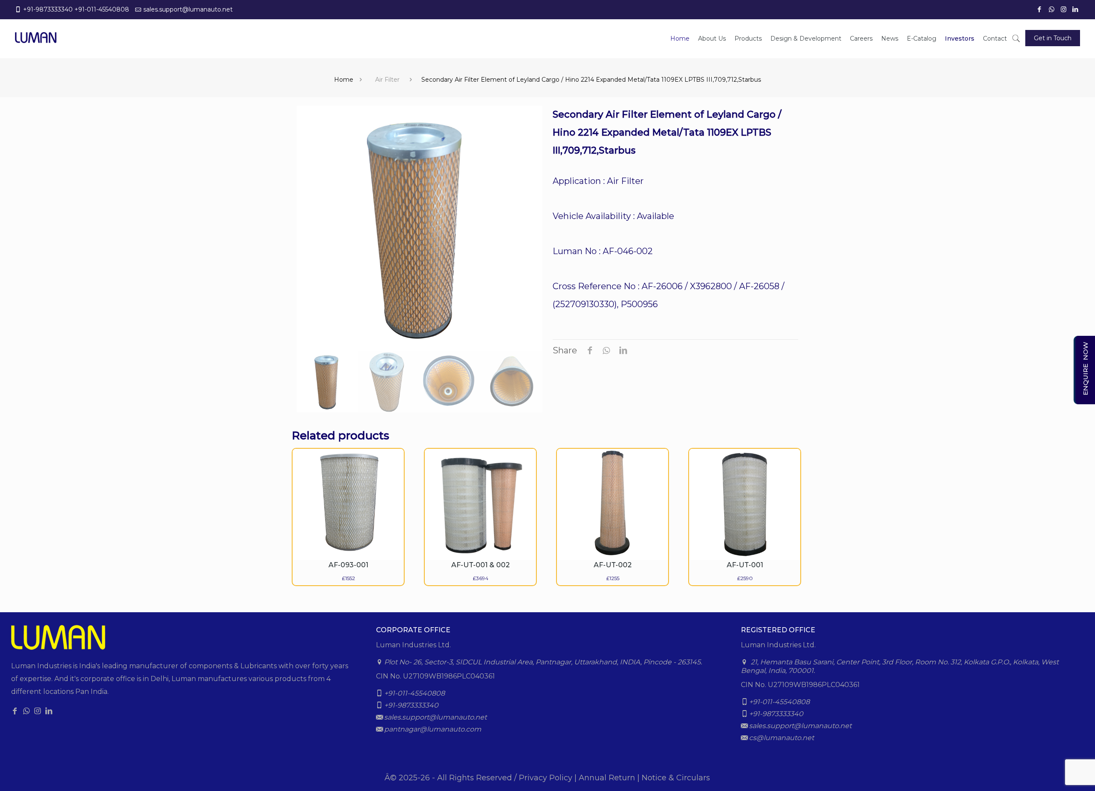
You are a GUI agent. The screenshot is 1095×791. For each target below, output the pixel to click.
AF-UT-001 (745, 565)
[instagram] (1064, 9)
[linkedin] (1076, 9)
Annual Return (607, 777)
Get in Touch (1052, 38)
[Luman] (35, 32)
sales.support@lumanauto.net (188, 9)
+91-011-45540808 (101, 9)
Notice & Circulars (676, 777)
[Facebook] (1040, 9)
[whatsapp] (1052, 9)
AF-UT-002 (613, 565)
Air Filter (387, 79)
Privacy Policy (545, 777)
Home (343, 79)
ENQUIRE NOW (1085, 368)
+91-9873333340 (48, 9)
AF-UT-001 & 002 (480, 565)
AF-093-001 (348, 565)
